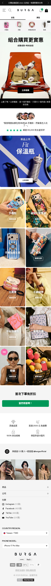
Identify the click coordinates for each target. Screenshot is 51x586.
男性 (38, 18)
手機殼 (6, 30)
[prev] (2, 3)
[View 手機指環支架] (32, 24)
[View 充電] (19, 24)
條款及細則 (20, 570)
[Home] (25, 10)
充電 (19, 30)
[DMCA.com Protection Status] (25, 580)
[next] (48, 3)
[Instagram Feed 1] (25, 469)
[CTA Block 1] (25, 161)
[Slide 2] (25, 65)
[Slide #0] (22, 93)
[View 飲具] (44, 24)
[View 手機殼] (6, 24)
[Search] (10, 10)
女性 (12, 18)
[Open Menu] (4, 10)
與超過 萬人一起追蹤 (29, 451)
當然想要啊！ (25, 403)
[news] (41, 10)
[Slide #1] (29, 93)
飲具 (44, 30)
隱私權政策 (31, 570)
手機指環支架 (32, 30)
